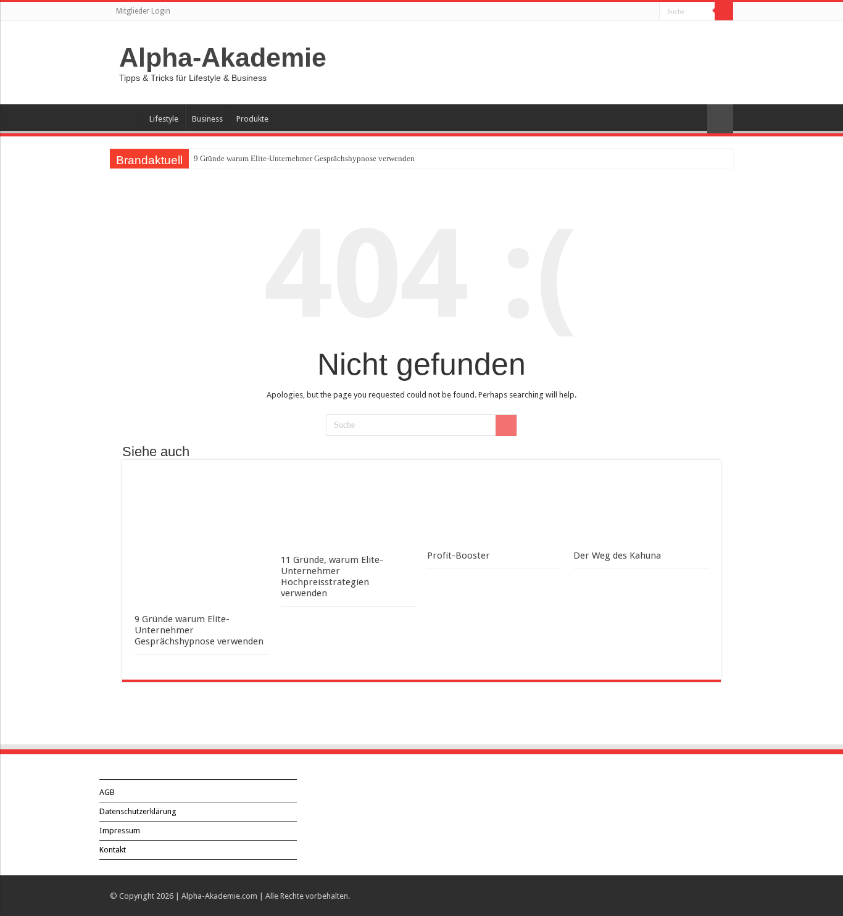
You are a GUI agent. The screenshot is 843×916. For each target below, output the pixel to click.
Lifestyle (163, 118)
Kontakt (112, 849)
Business (207, 118)
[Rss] (650, 11)
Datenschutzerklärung (137, 811)
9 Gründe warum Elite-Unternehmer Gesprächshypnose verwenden (304, 158)
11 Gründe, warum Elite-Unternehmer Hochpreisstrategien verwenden (332, 576)
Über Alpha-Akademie (126, 117)
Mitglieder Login (143, 11)
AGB (107, 792)
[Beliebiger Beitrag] (720, 118)
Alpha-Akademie (222, 57)
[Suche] (724, 11)
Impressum (119, 830)
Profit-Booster (458, 555)
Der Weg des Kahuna (617, 555)
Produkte (252, 118)
